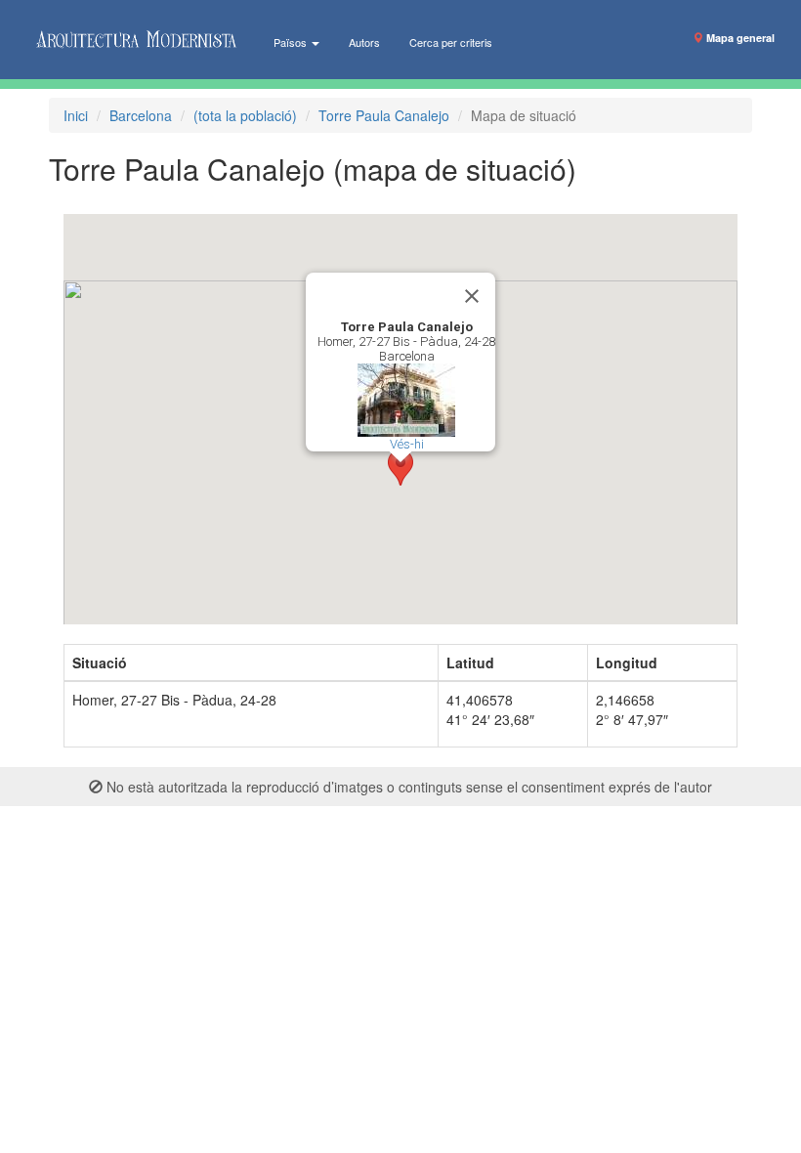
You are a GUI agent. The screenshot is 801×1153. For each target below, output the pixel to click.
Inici (75, 115)
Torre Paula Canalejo (383, 115)
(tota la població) (245, 115)
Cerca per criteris (450, 42)
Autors (364, 42)
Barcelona (140, 115)
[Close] (471, 296)
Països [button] (292, 42)
